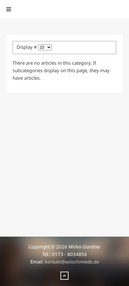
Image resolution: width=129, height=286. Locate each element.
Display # (27, 47)
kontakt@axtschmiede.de (72, 261)
